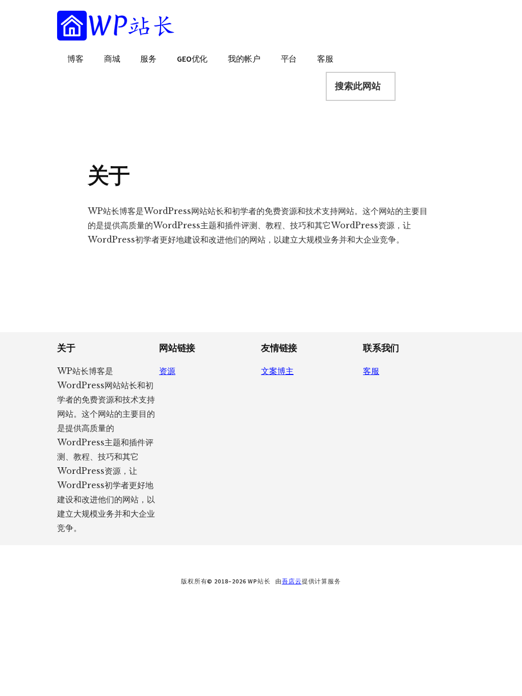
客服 (371, 371)
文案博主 (277, 371)
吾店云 (292, 581)
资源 (167, 371)
